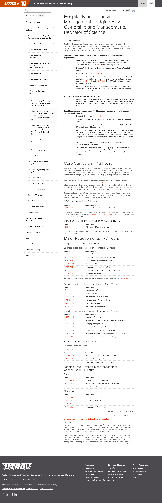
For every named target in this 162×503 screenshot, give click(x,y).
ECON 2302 (69, 264)
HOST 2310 (69, 270)
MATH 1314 (92, 214)
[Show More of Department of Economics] (54, 43)
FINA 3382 (69, 400)
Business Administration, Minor (40, 141)
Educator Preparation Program (37, 226)
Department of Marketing (39, 79)
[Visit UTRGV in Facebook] (3, 495)
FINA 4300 (69, 404)
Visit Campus (138, 474)
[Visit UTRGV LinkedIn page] (15, 495)
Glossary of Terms (33, 232)
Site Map (29, 255)
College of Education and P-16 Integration (39, 163)
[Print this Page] (134, 11)
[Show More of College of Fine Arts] (54, 177)
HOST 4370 (69, 383)
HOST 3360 (69, 330)
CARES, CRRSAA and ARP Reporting (15, 475)
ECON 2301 (96, 65)
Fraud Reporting (8, 479)
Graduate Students (116, 474)
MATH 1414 (102, 214)
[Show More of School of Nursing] (54, 200)
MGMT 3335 (69, 362)
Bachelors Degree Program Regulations (36, 219)
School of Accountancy (38, 85)
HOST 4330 (69, 380)
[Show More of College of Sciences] (54, 195)
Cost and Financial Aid (94, 471)
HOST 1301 (69, 267)
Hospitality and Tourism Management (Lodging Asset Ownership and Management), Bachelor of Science (42, 115)
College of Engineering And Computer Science (38, 171)
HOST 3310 (69, 320)
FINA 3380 (69, 290)
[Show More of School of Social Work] (54, 206)
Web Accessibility (9, 485)
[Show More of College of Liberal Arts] (54, 189)
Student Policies (32, 244)
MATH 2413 (123, 214)
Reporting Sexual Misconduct (13, 489)
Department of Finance (38, 49)
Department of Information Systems (39, 56)
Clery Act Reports (34, 479)
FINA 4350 (69, 407)
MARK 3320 (69, 359)
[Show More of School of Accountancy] (54, 85)
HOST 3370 (69, 333)
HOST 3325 (69, 293)
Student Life (90, 474)
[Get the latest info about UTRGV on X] (7, 495)
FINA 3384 (69, 397)
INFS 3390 (69, 300)
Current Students (115, 477)
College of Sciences (35, 195)
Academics (89, 465)
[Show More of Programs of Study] (54, 22)
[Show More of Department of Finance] (54, 49)
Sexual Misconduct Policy (47, 485)
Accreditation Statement (64, 475)
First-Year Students (116, 465)
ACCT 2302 (69, 257)
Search (41, 15)
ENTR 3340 (69, 387)
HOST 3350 (69, 327)
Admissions (89, 468)
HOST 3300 (98, 150)
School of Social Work (36, 207)
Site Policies (35, 475)
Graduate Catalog (33, 250)
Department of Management (40, 73)
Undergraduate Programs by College (37, 29)
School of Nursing (34, 201)
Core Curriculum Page (101, 183)
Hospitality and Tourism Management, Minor (40, 149)
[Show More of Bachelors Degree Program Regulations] (54, 218)
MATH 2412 (113, 214)
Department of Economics (39, 44)
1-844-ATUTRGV (46, 489)
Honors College (33, 212)
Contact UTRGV (32, 489)
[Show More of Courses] (54, 237)
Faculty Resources (140, 465)
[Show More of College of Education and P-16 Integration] (54, 161)
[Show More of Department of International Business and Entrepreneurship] (54, 63)
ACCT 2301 (69, 254)
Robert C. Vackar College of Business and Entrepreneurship (40, 37)
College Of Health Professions (39, 183)
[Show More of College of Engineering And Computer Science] (54, 169)
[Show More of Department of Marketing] (54, 79)
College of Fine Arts (35, 178)
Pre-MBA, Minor (37, 156)
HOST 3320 (69, 297)
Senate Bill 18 (21, 479)
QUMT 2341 (69, 274)
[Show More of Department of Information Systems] (54, 55)
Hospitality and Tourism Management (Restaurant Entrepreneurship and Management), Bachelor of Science (41, 129)
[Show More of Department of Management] (54, 73)
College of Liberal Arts (36, 189)
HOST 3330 (69, 324)
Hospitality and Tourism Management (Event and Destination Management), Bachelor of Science (41, 102)
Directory (136, 477)
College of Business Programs (37, 92)
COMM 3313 (69, 355)
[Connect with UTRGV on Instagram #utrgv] (11, 495)
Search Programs (92, 477)
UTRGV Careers (139, 471)
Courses (29, 238)
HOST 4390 (69, 337)
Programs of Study (33, 22)
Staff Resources (139, 468)
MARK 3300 (87, 81)
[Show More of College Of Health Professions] (54, 183)
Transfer (112, 468)
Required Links (47, 475)
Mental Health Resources (26, 485)
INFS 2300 (69, 260)
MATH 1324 (69, 208)
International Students (117, 471)
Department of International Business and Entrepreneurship (40, 65)
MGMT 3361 (100, 81)
